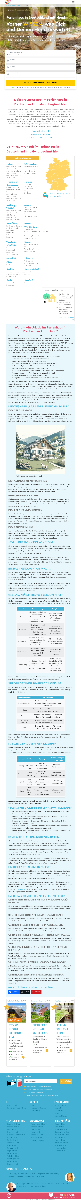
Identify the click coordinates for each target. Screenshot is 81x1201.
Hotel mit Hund (35, 1132)
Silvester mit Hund (60, 1151)
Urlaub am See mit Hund (62, 1135)
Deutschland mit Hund (13, 1124)
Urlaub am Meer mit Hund (62, 1132)
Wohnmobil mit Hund (37, 1137)
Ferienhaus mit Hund (23, 889)
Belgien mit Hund (12, 1153)
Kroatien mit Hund (12, 1132)
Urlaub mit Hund (10, 5)
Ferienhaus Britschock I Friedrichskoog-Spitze (15, 1031)
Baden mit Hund (59, 1127)
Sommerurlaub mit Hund (62, 1129)
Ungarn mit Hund (12, 1151)
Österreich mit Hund (13, 1127)
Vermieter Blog (35, 1111)
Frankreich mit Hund (13, 1137)
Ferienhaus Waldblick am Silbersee (62, 1029)
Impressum (44, 1200)
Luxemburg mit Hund (13, 1159)
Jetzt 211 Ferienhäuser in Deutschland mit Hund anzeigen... (30, 987)
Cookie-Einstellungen (61, 1116)
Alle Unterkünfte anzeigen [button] (23, 158)
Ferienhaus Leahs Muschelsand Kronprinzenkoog (40, 1029)
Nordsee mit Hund (12, 1164)
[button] (40, 54)
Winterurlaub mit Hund (61, 1145)
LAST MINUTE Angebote (37, 1141)
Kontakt (57, 1113)
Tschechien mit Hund (13, 1156)
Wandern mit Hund (60, 1124)
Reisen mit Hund (12, 1105)
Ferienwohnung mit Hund (38, 1124)
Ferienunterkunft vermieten (39, 1108)
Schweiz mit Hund (12, 1148)
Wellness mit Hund (60, 1137)
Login (32, 1105)
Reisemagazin (59, 1111)
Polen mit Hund (11, 1145)
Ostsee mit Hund (12, 1161)
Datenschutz (51, 1200)
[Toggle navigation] (73, 2)
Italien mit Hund (11, 1129)
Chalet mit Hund (35, 1129)
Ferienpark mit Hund (37, 1135)
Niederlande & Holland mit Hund (16, 1135)
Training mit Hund (60, 1140)
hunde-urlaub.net (32, 1200)
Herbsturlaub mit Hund (61, 1143)
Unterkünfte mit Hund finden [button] (39, 138)
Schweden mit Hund (13, 1143)
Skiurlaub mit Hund (60, 1148)
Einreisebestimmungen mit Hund (16, 1108)
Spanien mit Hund (12, 1140)
